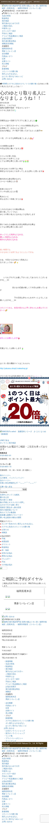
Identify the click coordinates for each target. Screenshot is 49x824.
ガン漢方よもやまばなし (14, 723)
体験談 (4, 532)
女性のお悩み (7, 553)
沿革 (6, 708)
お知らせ (5, 529)
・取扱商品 (8, 666)
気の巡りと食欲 (6, 499)
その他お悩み (7, 564)
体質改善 (5, 541)
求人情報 (8, 713)
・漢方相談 (8, 669)
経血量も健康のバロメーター (11, 515)
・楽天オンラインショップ (14, 733)
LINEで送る (4, 440)
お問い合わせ (7, 78)
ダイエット (6, 544)
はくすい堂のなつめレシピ (15, 725)
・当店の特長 (9, 663)
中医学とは (9, 676)
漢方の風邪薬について (9, 509)
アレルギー (6, 558)
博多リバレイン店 (12, 699)
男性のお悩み (7, 556)
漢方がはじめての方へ (13, 671)
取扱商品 (5, 18)
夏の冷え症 (4, 497)
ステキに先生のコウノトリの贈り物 (22, 83)
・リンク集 (8, 735)
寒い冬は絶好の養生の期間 (10, 517)
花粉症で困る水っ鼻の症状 (10, 507)
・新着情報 (8, 661)
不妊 (3, 561)
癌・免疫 (5, 550)
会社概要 (5, 53)
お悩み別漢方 (10, 686)
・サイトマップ (10, 740)
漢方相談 (5, 20)
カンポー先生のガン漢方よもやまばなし (17, 523)
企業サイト (9, 710)
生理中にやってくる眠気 (9, 494)
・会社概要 (8, 703)
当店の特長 (6, 15)
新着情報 (8, 718)
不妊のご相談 (10, 681)
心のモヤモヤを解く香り (9, 504)
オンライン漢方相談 (8, 442)
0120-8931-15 (5, 466)
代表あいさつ (10, 705)
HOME (4, 83)
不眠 (3, 538)
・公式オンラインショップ (14, 730)
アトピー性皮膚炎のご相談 (15, 684)
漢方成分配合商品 (12, 689)
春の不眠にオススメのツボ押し (12, 502)
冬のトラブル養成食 (8, 512)
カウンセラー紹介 (12, 679)
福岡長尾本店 (10, 696)
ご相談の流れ (10, 674)
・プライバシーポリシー (13, 738)
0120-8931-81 (5, 455)
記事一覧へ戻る (6, 486)
